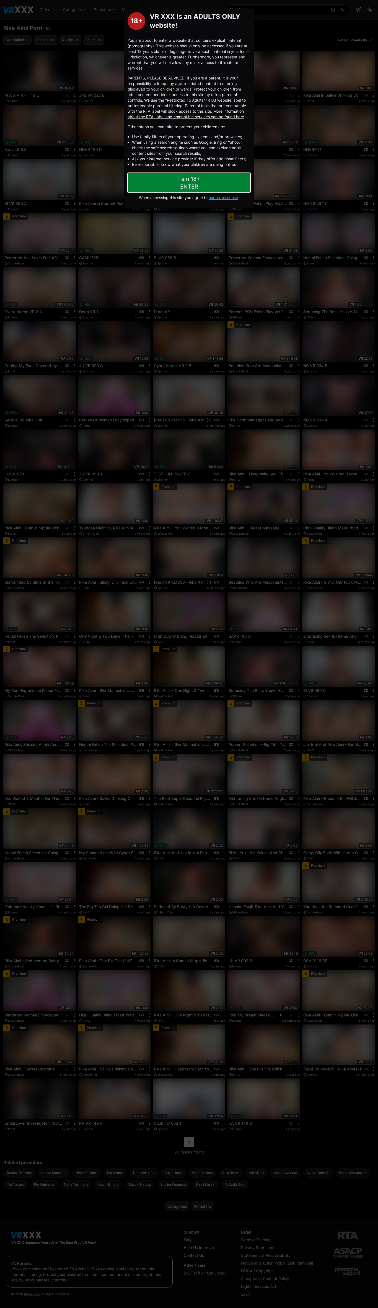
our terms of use (223, 197)
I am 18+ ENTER (189, 183)
